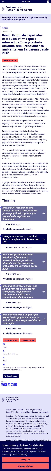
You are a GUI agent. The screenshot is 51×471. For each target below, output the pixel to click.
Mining (5, 354)
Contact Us (10, 412)
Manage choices (25, 466)
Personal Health (15, 369)
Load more (26, 340)
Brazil (4, 361)
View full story (11, 340)
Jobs (14, 409)
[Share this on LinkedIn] (9, 384)
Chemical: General (13, 354)
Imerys (4, 347)
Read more (8, 60)
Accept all (25, 459)
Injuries (14, 367)
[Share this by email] (15, 384)
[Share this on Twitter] (5, 384)
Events (8, 409)
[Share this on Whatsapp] (2, 384)
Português (27, 229)
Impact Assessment (22, 367)
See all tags (12, 376)
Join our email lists (23, 412)
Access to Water (7, 367)
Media (20, 409)
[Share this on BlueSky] (12, 384)
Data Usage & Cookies (33, 409)
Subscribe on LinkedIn (40, 412)
